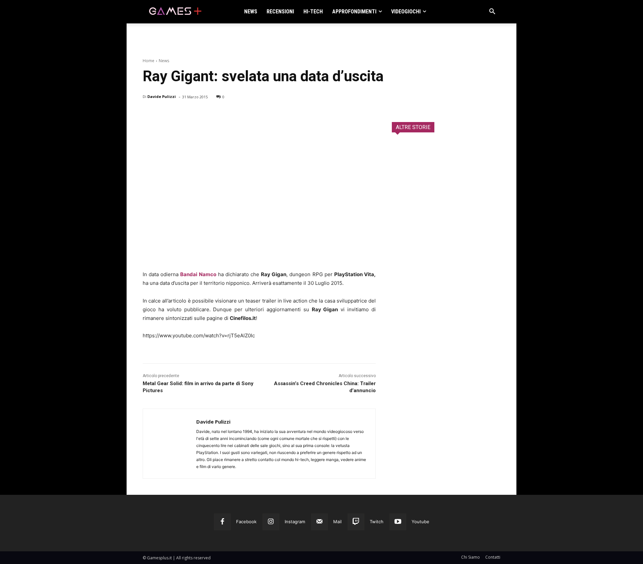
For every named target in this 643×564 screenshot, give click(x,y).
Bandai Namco (198, 274)
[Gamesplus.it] (175, 11)
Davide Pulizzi (161, 96)
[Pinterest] (180, 114)
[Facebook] (149, 114)
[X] (164, 114)
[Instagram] (271, 522)
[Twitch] (356, 522)
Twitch (376, 521)
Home (148, 61)
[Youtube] (397, 522)
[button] (492, 12)
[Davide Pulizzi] (169, 443)
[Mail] (319, 522)
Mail (337, 521)
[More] (227, 114)
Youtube (420, 521)
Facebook (246, 521)
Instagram (295, 521)
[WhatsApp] (195, 114)
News (164, 61)
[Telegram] (211, 114)
